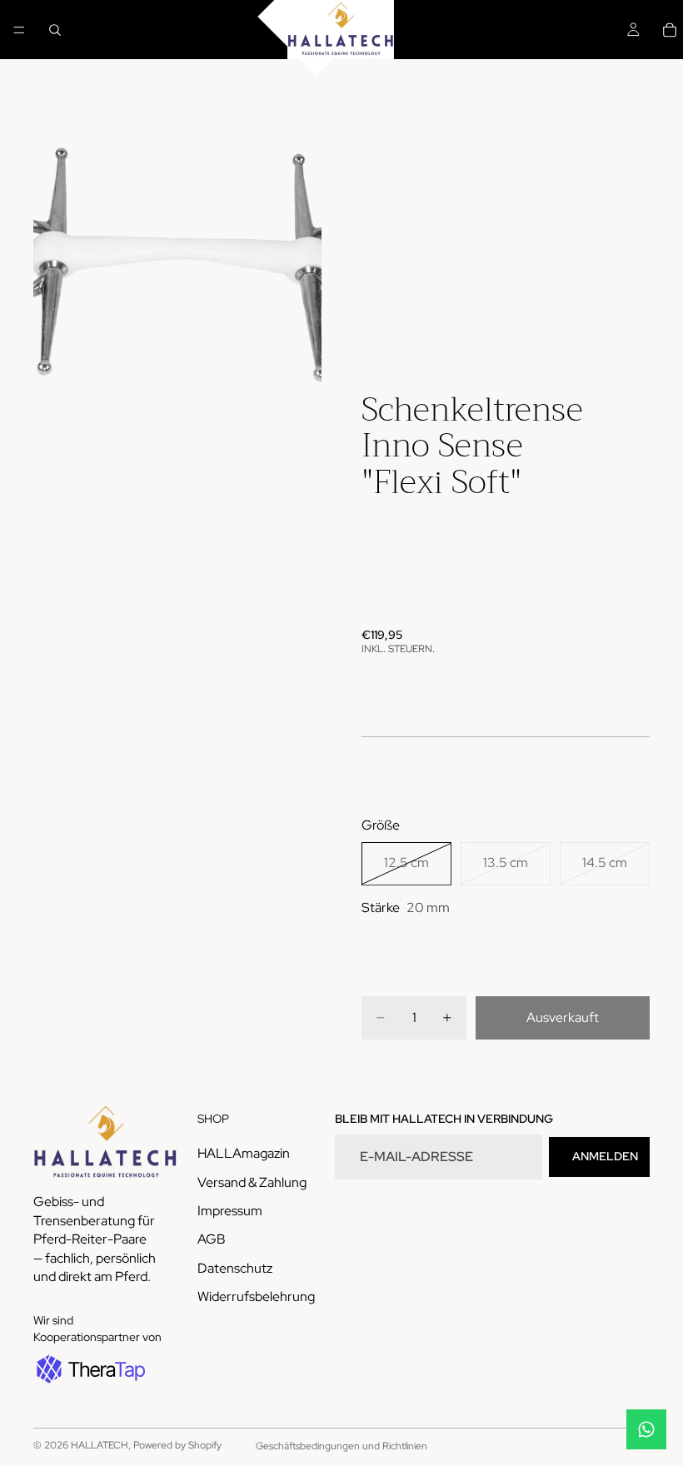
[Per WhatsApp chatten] (646, 1429)
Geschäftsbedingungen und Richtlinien (341, 1446)
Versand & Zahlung (252, 1181)
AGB (211, 1239)
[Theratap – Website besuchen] (89, 1368)
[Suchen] (55, 30)
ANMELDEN (605, 1156)
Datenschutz (234, 1267)
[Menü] (19, 30)
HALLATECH (99, 1445)
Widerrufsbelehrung (256, 1296)
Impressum (229, 1210)
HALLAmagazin (243, 1153)
